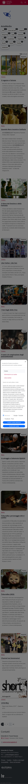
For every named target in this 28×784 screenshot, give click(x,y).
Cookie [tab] (6, 371)
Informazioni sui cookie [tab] (10, 374)
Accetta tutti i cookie (14, 426)
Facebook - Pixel (9, 419)
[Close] (25, 361)
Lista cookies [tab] (7, 378)
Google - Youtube (18, 415)
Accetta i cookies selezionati (14, 422)
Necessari (7, 415)
